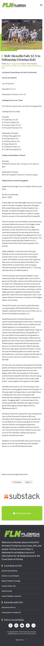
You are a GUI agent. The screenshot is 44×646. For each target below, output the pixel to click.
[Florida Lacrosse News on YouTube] (22, 625)
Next (27, 482)
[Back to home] (14, 5)
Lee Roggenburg (14, 64)
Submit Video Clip (9, 586)
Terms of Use (23, 634)
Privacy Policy (32, 634)
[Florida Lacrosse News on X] (28, 625)
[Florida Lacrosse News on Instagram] (16, 625)
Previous (18, 482)
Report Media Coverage (11, 581)
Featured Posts (7, 66)
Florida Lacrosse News (19, 66)
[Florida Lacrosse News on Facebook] (10, 625)
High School (31, 66)
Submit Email (7, 591)
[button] (41, 5)
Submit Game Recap (9, 571)
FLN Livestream (23, 513)
